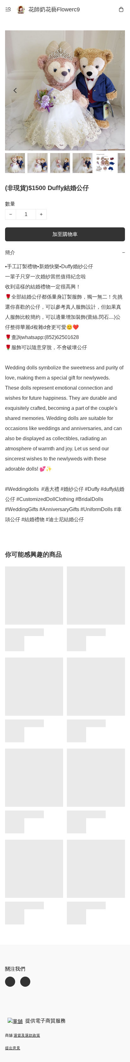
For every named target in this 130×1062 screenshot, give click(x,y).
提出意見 (12, 1048)
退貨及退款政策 (27, 1035)
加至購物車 (65, 234)
